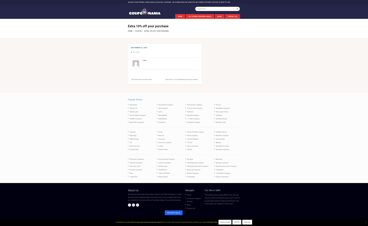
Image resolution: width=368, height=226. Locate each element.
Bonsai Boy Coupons (165, 105)
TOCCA (189, 142)
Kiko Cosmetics (192, 146)
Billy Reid (219, 159)
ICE (131, 142)
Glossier (133, 132)
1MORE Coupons (136, 119)
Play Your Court (135, 166)
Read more (247, 222)
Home (180, 16)
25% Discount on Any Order (141, 79)
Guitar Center (163, 149)
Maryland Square (193, 115)
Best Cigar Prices (222, 112)
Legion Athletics (164, 173)
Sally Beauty (162, 119)
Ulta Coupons (163, 108)
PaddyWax (219, 170)
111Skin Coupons (193, 119)
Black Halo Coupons (137, 122)
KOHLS (189, 149)
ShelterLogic (162, 166)
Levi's (160, 112)
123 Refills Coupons (223, 173)
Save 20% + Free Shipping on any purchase (181, 79)
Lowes (160, 146)
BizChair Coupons (222, 163)
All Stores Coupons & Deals (200, 16)
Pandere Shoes (221, 132)
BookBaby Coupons (223, 108)
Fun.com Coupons (164, 142)
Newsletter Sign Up (173, 213)
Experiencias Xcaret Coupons (226, 166)
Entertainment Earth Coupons (197, 166)
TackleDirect (162, 170)
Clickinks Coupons (193, 122)
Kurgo (160, 132)
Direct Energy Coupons (166, 159)
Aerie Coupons (192, 135)
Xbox (131, 173)
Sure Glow (133, 105)
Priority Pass (134, 149)
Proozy (218, 105)
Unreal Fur (162, 122)
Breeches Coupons (222, 149)
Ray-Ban (190, 159)
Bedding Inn (134, 112)
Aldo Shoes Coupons (194, 105)
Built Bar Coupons (222, 135)
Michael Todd (220, 122)
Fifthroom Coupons (137, 159)
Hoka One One (135, 146)
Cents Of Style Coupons (195, 132)
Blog (220, 16)
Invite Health (220, 139)
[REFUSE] (366, 222)
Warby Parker (163, 177)
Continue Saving (225, 222)
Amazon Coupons (136, 163)
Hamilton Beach (221, 119)
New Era (161, 135)
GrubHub (219, 115)
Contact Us (232, 16)
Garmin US (133, 108)
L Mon (137, 52)
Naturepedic (162, 115)
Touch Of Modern (164, 163)
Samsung (133, 135)
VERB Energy (134, 139)
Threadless (191, 177)
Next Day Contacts (193, 170)
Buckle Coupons (193, 173)
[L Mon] (136, 63)
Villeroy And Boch (222, 177)
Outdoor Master (193, 139)
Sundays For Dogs (222, 146)
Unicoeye (161, 139)
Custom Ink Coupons (194, 108)
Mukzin (218, 142)
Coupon (138, 31)
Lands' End (133, 177)
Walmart (190, 112)
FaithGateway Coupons (195, 163)
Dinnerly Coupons (136, 170)
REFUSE (236, 222)
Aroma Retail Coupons (138, 115)
